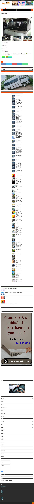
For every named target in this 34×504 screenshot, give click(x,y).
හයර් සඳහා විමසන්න (18, 219)
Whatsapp (10, 56)
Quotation (2, 499)
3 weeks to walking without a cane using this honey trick (18, 167)
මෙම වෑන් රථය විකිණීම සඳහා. (18, 189)
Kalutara (2, 430)
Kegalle (2, 436)
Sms (6, 56)
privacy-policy (2, 487)
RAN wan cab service (18, 181)
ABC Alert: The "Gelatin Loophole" (18, 107)
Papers (2, 410)
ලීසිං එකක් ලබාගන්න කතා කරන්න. (18, 212)
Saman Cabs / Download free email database (11, 288)
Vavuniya (2, 456)
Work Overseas (3, 416)
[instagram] (5, 0)
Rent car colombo (17, 256)
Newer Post (3, 69)
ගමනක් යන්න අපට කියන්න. (18, 208)
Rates (29, 8)
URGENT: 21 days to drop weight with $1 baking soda (18, 144)
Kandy (2, 424)
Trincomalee (3, 450)
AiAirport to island (18, 200)
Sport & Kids (3, 413)
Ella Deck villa (17, 275)
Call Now (3, 56)
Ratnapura (2, 444)
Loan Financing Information (17, 114)
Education (2, 404)
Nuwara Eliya (3, 442)
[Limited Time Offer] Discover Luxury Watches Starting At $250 (18, 100)
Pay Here (2, 497)
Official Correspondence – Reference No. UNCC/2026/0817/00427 (18, 137)
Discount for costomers (18, 215)
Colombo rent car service (17, 193)
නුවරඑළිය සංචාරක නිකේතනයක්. (18, 265)
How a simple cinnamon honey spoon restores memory (18, 152)
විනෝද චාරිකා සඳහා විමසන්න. (18, 197)
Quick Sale (2, 492)
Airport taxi (17, 174)
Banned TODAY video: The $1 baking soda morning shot (18, 103)
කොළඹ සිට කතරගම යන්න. (18, 178)
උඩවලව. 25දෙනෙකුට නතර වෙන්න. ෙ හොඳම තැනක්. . (18, 246)
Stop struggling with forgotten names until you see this (18, 111)
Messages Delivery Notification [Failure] (18, 95)
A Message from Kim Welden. (18, 148)
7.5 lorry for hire (17, 222)
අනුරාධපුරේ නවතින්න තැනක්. (18, 272)
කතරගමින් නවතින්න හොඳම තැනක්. (18, 268)
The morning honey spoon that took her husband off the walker (18, 171)
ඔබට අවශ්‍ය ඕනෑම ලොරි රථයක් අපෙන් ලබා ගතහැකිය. (18, 205)
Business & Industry (4, 407)
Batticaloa (2, 433)
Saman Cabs (7, 38)
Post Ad (15, 8)
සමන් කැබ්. (16, 185)
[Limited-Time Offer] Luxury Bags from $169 (18, 133)
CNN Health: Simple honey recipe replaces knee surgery (18, 122)
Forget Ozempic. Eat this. (18, 140)
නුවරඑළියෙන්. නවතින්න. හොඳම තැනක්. (18, 280)
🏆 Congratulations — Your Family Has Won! (18, 163)
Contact (22, 8)
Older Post (31, 69)
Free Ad (2, 491)
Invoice (2, 498)
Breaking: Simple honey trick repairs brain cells (18, 156)
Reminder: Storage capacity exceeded (17, 129)
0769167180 (8, 8)
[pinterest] (4, 0)
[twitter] (2, 0)
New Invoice (2, 500)
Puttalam (2, 439)
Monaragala (3, 447)
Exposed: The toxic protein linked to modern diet (18, 160)
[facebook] (1, 0)
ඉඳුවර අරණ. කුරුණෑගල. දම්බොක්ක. (18, 250)
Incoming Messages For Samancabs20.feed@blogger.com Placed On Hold (18, 126)
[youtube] (3, 0)
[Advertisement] (17, 373)
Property (2, 401)
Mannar (2, 453)
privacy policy (2, 493)
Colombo (2, 421)
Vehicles (2, 398)
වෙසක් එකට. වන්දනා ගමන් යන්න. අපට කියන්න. (18, 242)
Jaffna (2, 445)
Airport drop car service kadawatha (18, 253)
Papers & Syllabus (3, 486)
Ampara (2, 427)
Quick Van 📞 (2, 490)
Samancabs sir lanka (18, 260)
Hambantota (3, 441)
